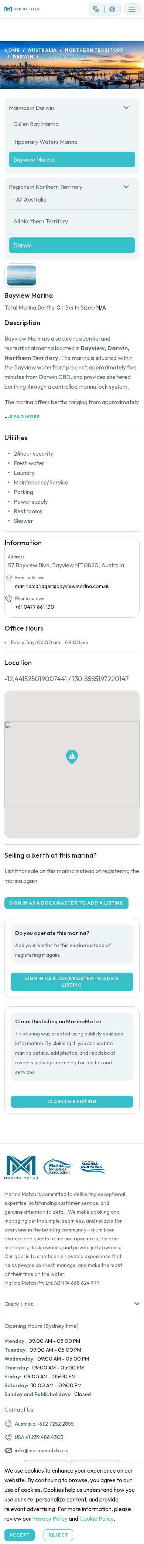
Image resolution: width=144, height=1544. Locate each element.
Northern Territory (94, 50)
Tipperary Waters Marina (45, 141)
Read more (25, 416)
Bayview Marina (33, 159)
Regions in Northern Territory (45, 186)
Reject (58, 1535)
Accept (19, 1535)
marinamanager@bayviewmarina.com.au (62, 586)
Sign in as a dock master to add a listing (66, 903)
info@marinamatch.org (42, 1450)
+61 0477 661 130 (34, 607)
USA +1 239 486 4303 (39, 1437)
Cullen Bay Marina (36, 124)
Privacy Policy (50, 1518)
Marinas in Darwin (31, 107)
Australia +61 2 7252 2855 (44, 1423)
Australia (42, 50)
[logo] (36, 9)
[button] (132, 9)
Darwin (23, 57)
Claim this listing (71, 1101)
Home (12, 50)
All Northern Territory (40, 221)
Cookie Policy (96, 1518)
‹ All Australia (30, 199)
